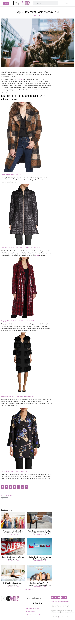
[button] (2, 487)
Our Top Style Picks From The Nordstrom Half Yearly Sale (13, 532)
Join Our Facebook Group (60, 602)
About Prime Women (33, 608)
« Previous (23, 589)
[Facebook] (52, 597)
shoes (37, 255)
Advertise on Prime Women (35, 615)
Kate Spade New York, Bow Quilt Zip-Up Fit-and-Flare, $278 (20, 248)
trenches (19, 79)
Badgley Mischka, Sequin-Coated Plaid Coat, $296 (17, 321)
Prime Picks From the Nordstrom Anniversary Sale (13, 558)
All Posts (4, 499)
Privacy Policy (30, 612)
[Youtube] (58, 597)
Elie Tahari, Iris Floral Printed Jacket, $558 (14, 471)
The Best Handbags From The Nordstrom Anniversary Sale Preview (39, 584)
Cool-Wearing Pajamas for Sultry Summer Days (13, 584)
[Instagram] (62, 597)
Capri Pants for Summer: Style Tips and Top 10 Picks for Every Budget (39, 532)
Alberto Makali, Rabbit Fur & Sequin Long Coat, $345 (18, 396)
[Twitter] (55, 597)
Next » (30, 589)
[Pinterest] (65, 597)
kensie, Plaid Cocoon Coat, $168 (11, 175)
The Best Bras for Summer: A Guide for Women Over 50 (39, 558)
